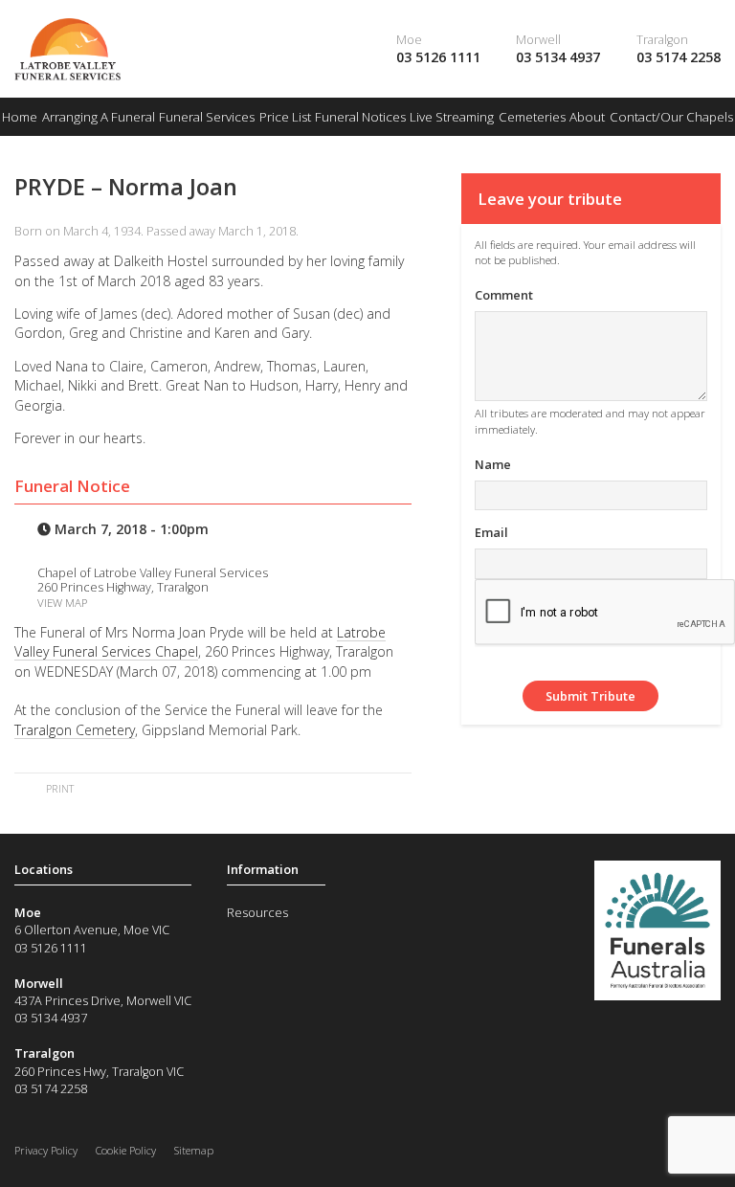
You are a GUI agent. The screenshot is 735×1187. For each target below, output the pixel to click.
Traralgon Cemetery (74, 730)
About (587, 116)
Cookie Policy (126, 1150)
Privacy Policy (46, 1150)
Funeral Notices (360, 116)
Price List (285, 116)
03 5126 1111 (438, 57)
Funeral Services (207, 116)
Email (491, 532)
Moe (409, 39)
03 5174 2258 (678, 57)
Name (493, 464)
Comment (504, 294)
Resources (257, 912)
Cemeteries (532, 116)
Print (58, 788)
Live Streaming (452, 116)
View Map (62, 602)
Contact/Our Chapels (671, 116)
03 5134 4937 (558, 57)
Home (19, 116)
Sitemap (193, 1150)
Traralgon (662, 39)
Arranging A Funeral (98, 116)
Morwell (538, 39)
